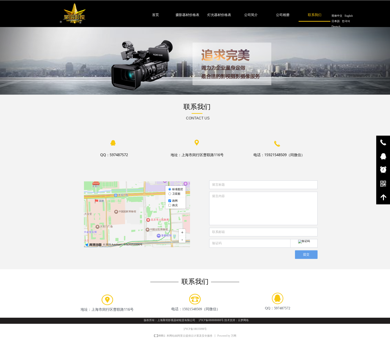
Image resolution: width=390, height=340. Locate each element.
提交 (306, 254)
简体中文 (337, 15)
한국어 (346, 21)
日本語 (336, 21)
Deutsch (336, 26)
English (349, 15)
